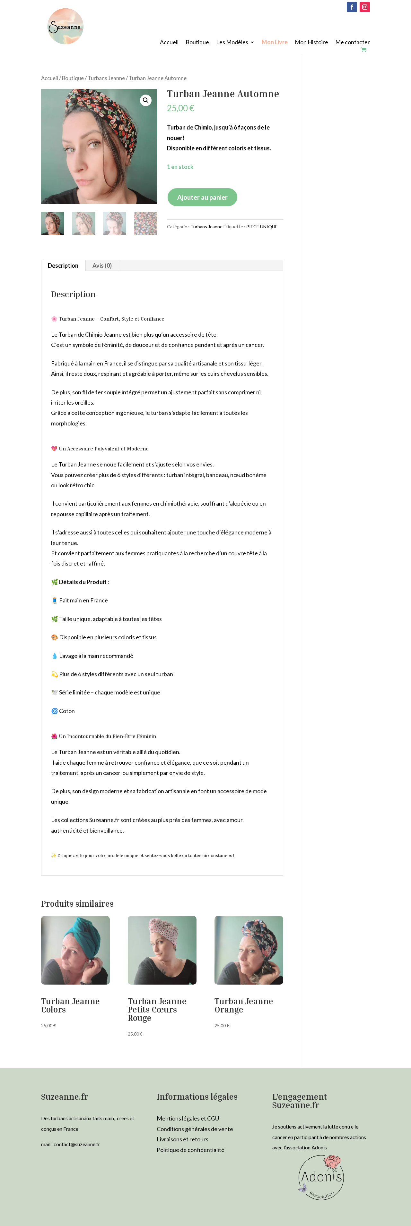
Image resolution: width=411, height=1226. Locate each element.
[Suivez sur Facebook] (352, 7)
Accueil (169, 43)
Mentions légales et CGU (188, 1118)
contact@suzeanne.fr (77, 1144)
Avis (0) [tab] (102, 265)
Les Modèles (232, 43)
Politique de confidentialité (190, 1149)
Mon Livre (275, 43)
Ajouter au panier (202, 197)
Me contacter (352, 43)
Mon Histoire (311, 43)
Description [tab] (63, 265)
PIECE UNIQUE (262, 226)
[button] (146, 100)
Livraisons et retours (182, 1139)
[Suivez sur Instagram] (365, 7)
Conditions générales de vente (195, 1128)
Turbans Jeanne (106, 78)
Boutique (197, 43)
